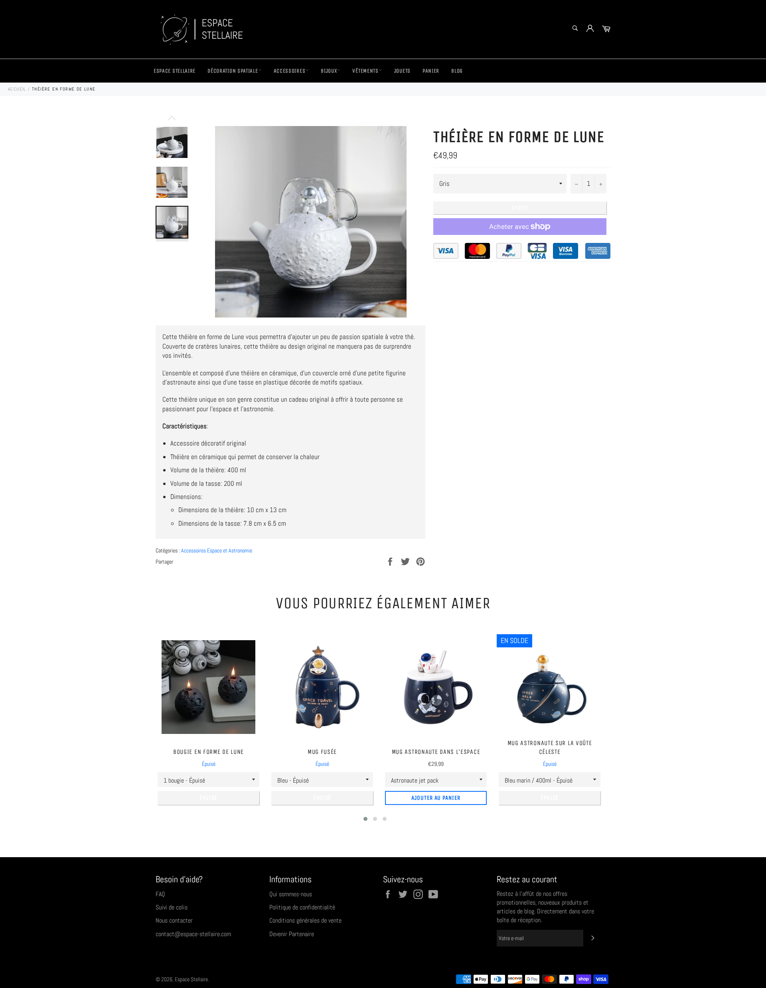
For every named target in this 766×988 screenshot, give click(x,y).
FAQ (160, 894)
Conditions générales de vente (305, 920)
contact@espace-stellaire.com (193, 934)
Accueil (17, 89)
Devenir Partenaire (291, 934)
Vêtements (365, 70)
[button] (365, 819)
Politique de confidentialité (302, 907)
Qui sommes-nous (290, 894)
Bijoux (329, 70)
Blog (457, 70)
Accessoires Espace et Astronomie (216, 550)
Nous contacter (174, 920)
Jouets (402, 70)
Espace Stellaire (174, 70)
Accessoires (290, 70)
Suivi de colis (172, 907)
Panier (430, 70)
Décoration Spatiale (232, 70)
